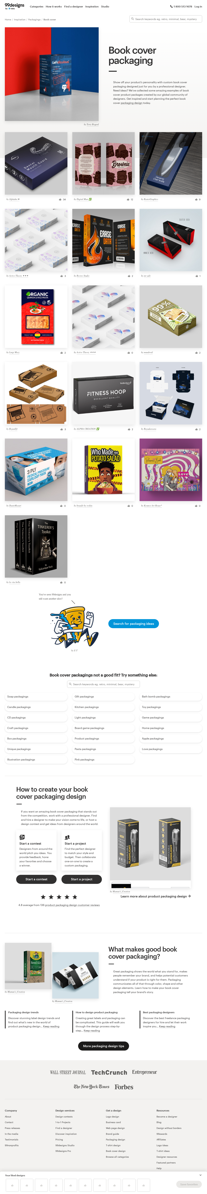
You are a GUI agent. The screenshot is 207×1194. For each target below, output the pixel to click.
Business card (113, 1122)
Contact (9, 1122)
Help (159, 1168)
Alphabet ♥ (14, 199)
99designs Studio (64, 1145)
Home (8, 19)
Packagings (34, 19)
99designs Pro (63, 1151)
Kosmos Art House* (153, 505)
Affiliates (161, 1139)
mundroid (148, 352)
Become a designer (167, 1116)
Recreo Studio (83, 275)
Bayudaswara (150, 428)
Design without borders (169, 1128)
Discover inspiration (66, 1133)
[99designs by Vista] (14, 6)
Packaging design (115, 1139)
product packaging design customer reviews (72, 904)
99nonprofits (12, 1145)
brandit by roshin (84, 505)
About (8, 1116)
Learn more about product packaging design (154, 896)
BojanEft (13, 428)
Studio (105, 6)
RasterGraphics (151, 199)
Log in (198, 6)
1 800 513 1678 (183, 6)
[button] (200, 1175)
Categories (36, 6)
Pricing (59, 1139)
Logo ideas (162, 1145)
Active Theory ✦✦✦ (18, 275)
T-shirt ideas (163, 1151)
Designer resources (167, 1156)
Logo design (112, 1116)
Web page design (115, 1128)
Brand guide (112, 1133)
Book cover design (115, 1151)
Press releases (12, 1128)
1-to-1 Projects (62, 1122)
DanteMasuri (15, 505)
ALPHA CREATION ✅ (88, 428)
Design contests (64, 1116)
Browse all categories (117, 1156)
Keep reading (51, 1026)
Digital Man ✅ (84, 199)
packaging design (131, 102)
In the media (11, 1133)
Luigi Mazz (14, 352)
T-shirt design (113, 1145)
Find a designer (73, 6)
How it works (54, 6)
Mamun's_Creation (121, 891)
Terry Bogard (93, 124)
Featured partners (166, 1162)
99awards (162, 1133)
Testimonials (11, 1139)
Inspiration (92, 6)
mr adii (147, 275)
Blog (159, 1122)
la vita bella (14, 582)
